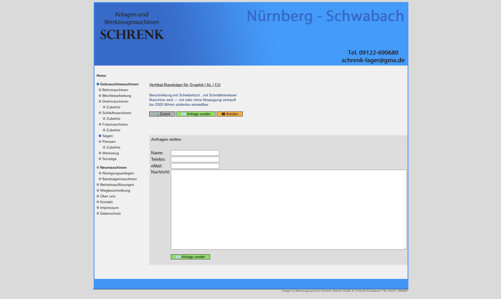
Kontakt (106, 202)
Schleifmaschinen (116, 113)
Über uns (107, 196)
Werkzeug (110, 153)
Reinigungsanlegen (118, 173)
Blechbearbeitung (116, 95)
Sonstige (109, 159)
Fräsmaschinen (115, 124)
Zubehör (113, 107)
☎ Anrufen (229, 114)
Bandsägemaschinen (119, 179)
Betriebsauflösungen (117, 185)
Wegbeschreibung (115, 190)
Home (101, 76)
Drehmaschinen (115, 101)
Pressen (109, 141)
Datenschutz (110, 213)
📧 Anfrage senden (196, 114)
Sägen (107, 136)
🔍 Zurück (162, 114)
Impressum (109, 208)
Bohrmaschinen (115, 90)
